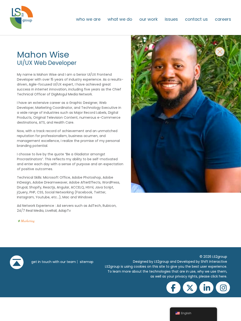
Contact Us (196, 19)
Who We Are (88, 19)
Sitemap (86, 261)
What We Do (120, 19)
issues (171, 19)
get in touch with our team (53, 261)
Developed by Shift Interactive (202, 261)
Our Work (148, 19)
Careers (223, 19)
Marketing (28, 221)
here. (223, 276)
